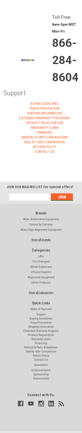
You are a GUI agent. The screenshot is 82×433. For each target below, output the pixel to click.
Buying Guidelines (44, 104)
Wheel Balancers (41, 266)
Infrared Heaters (41, 272)
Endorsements (41, 370)
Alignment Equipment (41, 277)
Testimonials (41, 378)
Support (41, 314)
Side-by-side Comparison (44, 142)
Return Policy (44, 147)
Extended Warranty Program (44, 118)
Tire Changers (41, 261)
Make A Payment (41, 309)
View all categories (41, 292)
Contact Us (44, 152)
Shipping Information (44, 113)
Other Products (41, 282)
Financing (44, 132)
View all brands (41, 239)
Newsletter (41, 365)
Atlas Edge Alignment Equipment (41, 229)
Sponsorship (41, 374)
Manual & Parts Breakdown (44, 137)
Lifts (41, 256)
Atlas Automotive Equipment (41, 219)
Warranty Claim (44, 128)
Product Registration (44, 123)
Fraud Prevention (44, 108)
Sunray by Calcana (41, 224)
